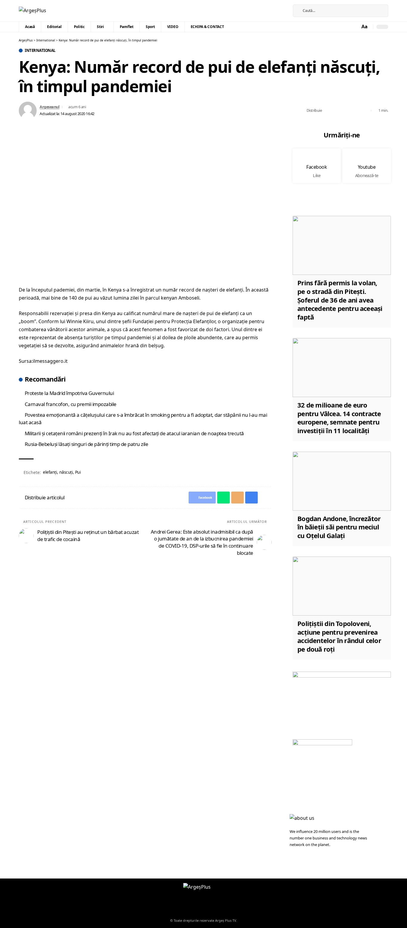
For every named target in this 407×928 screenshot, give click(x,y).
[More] (365, 110)
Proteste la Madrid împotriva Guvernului (69, 393)
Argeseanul (49, 106)
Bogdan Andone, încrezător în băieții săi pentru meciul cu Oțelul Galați (338, 527)
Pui (78, 472)
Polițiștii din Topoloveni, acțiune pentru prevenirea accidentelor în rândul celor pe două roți (339, 636)
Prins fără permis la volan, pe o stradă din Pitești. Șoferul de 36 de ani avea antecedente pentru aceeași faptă (339, 299)
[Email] (346, 110)
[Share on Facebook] (328, 110)
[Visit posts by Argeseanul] (28, 111)
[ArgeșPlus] (32, 11)
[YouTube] (283, 11)
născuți (66, 472)
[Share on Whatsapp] (337, 110)
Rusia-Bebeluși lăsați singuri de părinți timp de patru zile (86, 444)
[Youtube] (366, 165)
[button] (365, 27)
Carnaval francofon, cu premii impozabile (70, 404)
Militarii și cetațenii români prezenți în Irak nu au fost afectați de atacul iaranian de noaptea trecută (134, 433)
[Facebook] (277, 11)
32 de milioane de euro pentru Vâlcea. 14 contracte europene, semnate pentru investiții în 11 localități (339, 417)
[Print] (356, 110)
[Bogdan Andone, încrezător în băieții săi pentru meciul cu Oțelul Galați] (342, 481)
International (40, 50)
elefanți (50, 472)
